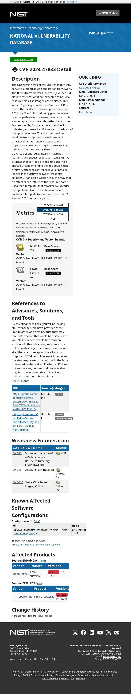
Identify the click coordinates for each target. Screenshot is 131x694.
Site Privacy (17, 671)
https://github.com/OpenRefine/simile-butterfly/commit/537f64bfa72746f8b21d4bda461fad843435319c (26, 401)
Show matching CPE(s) (24, 533)
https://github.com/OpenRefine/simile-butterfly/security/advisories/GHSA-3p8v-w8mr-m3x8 (25, 422)
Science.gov (67, 678)
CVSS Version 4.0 (53, 205)
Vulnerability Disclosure (89, 671)
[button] (107, 13)
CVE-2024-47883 (89, 87)
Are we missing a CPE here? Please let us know (36, 544)
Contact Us (31, 659)
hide (37, 521)
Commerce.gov (50, 678)
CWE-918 (17, 482)
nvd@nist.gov (20, 380)
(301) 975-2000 (18, 653)
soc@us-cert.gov (112, 656)
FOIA (25, 675)
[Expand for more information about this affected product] (15, 596)
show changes (45, 615)
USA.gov (80, 678)
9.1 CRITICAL (53, 250)
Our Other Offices (49, 659)
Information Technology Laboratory (34, 28)
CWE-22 (17, 453)
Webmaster (16, 659)
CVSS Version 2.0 (53, 214)
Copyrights (67, 671)
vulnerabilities (23, 59)
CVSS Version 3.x (53, 209)
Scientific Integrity (66, 675)
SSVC (53, 219)
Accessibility (32, 671)
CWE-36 (17, 469)
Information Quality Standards (94, 675)
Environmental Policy (42, 675)
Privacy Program (50, 671)
